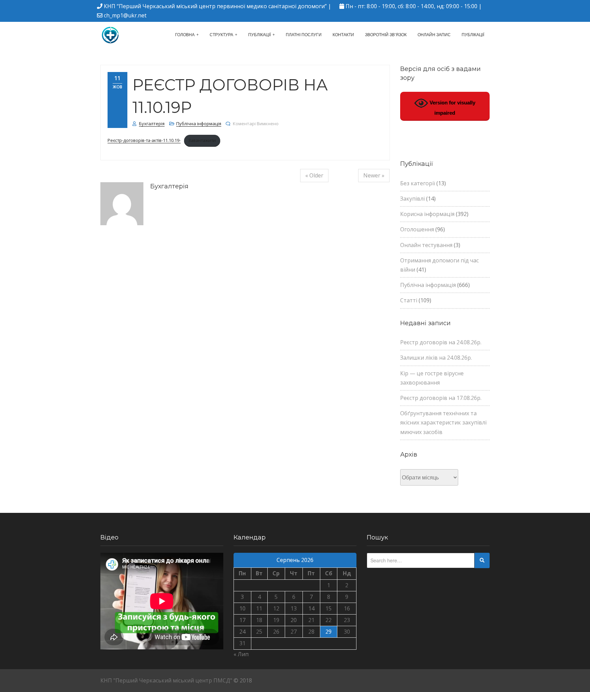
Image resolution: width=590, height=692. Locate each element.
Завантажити (202, 140)
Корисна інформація (427, 214)
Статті (408, 300)
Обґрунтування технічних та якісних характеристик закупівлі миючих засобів (443, 422)
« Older (314, 175)
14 (311, 608)
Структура (221, 34)
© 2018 (243, 680)
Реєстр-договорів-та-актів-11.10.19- (144, 140)
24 (242, 631)
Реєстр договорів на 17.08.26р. (440, 398)
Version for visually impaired (451, 108)
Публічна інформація (198, 123)
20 (294, 620)
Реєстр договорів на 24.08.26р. (440, 342)
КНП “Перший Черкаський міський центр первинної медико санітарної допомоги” (215, 6)
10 (242, 608)
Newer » (373, 175)
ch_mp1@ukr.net (125, 15)
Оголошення (417, 229)
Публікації (259, 34)
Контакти (343, 34)
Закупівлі (412, 198)
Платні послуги (304, 34)
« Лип (241, 654)
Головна (185, 34)
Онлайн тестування (426, 245)
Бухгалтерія (152, 123)
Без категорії (417, 183)
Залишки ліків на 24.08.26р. (436, 357)
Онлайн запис (434, 34)
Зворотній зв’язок (386, 34)
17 (242, 620)
